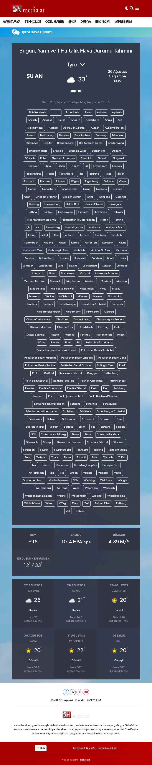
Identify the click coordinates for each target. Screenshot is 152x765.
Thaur (54, 457)
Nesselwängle (67, 304)
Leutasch (37, 273)
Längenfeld (45, 265)
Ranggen (92, 373)
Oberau (109, 311)
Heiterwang (65, 212)
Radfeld (49, 373)
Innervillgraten (74, 227)
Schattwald (110, 403)
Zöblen (80, 511)
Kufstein (97, 258)
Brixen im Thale (38, 150)
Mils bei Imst (37, 288)
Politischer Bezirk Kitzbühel (97, 350)
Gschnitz (120, 196)
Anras (108, 120)
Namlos (97, 296)
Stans (88, 434)
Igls (28, 227)
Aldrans (101, 112)
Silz (93, 426)
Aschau (53, 127)
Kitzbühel (122, 250)
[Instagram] (79, 692)
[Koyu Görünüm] (126, 8)
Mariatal (85, 273)
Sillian (82, 426)
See (119, 419)
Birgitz (48, 143)
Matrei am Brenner (106, 273)
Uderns (46, 465)
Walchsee (106, 480)
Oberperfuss (65, 327)
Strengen (29, 449)
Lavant (73, 265)
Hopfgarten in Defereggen (78, 219)
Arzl (120, 120)
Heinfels (48, 212)
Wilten (49, 503)
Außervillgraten (114, 127)
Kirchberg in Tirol (58, 250)
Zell (86, 503)
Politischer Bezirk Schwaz (76, 365)
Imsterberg (53, 227)
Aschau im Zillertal (74, 127)
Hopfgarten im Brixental (41, 219)
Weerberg (91, 488)
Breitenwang (116, 143)
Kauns (122, 242)
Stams (75, 434)
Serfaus (68, 426)
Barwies (64, 135)
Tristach (108, 457)
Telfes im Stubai (117, 449)
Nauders (48, 304)
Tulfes (122, 457)
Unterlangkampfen (85, 465)
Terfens (40, 457)
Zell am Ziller (102, 503)
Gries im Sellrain (71, 196)
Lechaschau (90, 265)
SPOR (72, 21)
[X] (73, 692)
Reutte (29, 388)
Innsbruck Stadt (115, 227)
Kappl (62, 242)
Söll (33, 434)
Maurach (55, 281)
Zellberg (121, 503)
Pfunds (55, 342)
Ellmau (48, 166)
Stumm (44, 449)
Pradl (122, 365)
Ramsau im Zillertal (71, 373)
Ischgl (44, 235)
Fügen (75, 181)
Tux (34, 465)
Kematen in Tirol (32, 250)
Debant (116, 150)
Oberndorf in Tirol (41, 327)
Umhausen (62, 465)
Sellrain (53, 426)
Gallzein (109, 181)
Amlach (32, 120)
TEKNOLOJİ (33, 21)
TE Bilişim (85, 759)
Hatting (32, 212)
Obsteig (103, 327)
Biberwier (118, 135)
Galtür (123, 181)
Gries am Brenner (46, 196)
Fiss (81, 173)
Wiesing (97, 495)
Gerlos (32, 189)
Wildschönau (32, 503)
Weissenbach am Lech (38, 495)
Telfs (28, 457)
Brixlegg (58, 150)
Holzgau (118, 212)
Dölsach (30, 158)
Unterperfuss (111, 465)
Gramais (117, 189)
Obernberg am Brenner (110, 319)
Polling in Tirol (105, 365)
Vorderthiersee (58, 480)
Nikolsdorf (92, 311)
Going (86, 189)
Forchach (29, 181)
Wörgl (62, 503)
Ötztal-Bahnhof (35, 334)
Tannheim (82, 449)
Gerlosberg (49, 189)
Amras (61, 120)
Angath (75, 120)
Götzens (101, 189)
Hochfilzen (100, 212)
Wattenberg (43, 488)
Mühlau (49, 296)
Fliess (108, 173)
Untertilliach (36, 472)
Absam (56, 112)
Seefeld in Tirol (35, 426)
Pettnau (70, 334)
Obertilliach (86, 327)
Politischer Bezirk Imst (99, 342)
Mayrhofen (73, 281)
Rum (50, 396)
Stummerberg (62, 449)
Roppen (37, 396)
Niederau (117, 304)
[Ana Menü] (137, 8)
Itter (56, 235)
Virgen (74, 472)
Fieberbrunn (33, 173)
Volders (87, 472)
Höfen (104, 219)
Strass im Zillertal (97, 442)
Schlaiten (68, 411)
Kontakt (80, 700)
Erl (86, 166)
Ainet (88, 112)
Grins (90, 196)
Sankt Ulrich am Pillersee (103, 396)
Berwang (101, 135)
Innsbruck (94, 227)
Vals (51, 472)
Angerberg (92, 120)
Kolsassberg (46, 258)
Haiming (34, 204)
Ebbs (43, 158)
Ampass (47, 120)
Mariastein (67, 273)
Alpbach (117, 112)
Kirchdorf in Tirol (100, 250)
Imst (38, 227)
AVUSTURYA (11, 21)
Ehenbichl (86, 158)
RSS (42, 748)
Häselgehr (115, 204)
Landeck (28, 265)
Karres (75, 242)
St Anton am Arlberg (53, 434)
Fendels (117, 166)
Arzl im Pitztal (35, 127)
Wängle (122, 480)
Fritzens (45, 181)
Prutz (35, 373)
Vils (62, 472)
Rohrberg (119, 388)
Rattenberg (111, 373)
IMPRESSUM (123, 21)
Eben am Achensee (63, 158)
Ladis (123, 258)
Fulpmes (61, 181)
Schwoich (105, 419)
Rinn (105, 388)
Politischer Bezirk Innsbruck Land (56, 350)
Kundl (110, 258)
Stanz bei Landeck (108, 434)
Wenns (61, 495)
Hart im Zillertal (94, 204)
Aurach (95, 127)
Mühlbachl (65, 296)
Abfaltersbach (37, 112)
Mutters (34, 296)
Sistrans (105, 426)
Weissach (109, 488)
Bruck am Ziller (77, 150)
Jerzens (84, 235)
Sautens (75, 403)
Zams (75, 503)
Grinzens (104, 196)
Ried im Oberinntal (50, 388)
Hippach (83, 212)
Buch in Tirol (99, 150)
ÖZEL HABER (54, 21)
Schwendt (88, 419)
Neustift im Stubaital (94, 304)
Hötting (118, 219)
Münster (82, 296)
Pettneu (85, 334)
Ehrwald (102, 158)
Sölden (120, 426)
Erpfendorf (100, 166)
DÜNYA (86, 21)
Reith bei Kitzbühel (36, 380)
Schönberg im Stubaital (111, 411)
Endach (75, 166)
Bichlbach (32, 143)
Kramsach (80, 258)
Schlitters (85, 411)
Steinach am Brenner (69, 442)
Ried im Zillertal (76, 388)
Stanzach (32, 442)
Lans (60, 265)
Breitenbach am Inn (91, 143)
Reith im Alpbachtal (91, 380)
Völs (75, 480)
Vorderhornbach (33, 480)
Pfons (41, 342)
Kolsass (29, 258)
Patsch (55, 334)
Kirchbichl (79, 250)
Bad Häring (47, 135)
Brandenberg (65, 143)
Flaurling (94, 173)
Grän (27, 196)
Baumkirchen (82, 135)
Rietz (94, 388)
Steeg (47, 442)
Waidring (89, 480)
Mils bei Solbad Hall (62, 288)
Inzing (31, 235)
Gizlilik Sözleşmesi (62, 700)
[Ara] (132, 8)
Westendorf (78, 495)
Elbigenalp (119, 158)
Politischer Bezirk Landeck (77, 357)
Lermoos (122, 265)
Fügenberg (91, 181)
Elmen (61, 166)
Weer (76, 488)
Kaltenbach (31, 242)
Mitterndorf (87, 288)
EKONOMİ (102, 21)
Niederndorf (73, 311)
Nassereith (114, 296)
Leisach (107, 265)
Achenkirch (72, 112)
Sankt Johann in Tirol (71, 396)
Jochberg (100, 235)
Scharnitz (91, 403)
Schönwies (35, 419)
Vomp (117, 472)
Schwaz (52, 419)
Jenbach (69, 235)
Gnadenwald (69, 189)
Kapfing (48, 242)
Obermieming (82, 319)
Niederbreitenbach (48, 311)
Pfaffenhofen (104, 334)
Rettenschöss (117, 380)
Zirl (68, 511)
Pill (78, 342)
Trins (94, 457)
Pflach (121, 334)
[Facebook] (66, 692)
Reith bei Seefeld (63, 380)
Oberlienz (62, 319)
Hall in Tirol (72, 204)
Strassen (118, 442)
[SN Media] (28, 8)
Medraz (90, 281)
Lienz (52, 273)
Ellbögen (34, 166)
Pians (68, 342)
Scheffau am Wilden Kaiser (41, 411)
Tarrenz (98, 449)
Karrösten (91, 242)
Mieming (121, 281)
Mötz (103, 288)
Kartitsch (107, 242)
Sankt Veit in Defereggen (49, 403)
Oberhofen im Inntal (38, 319)
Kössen (64, 258)
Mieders (106, 281)
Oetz (117, 327)
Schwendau (69, 419)
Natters (32, 304)
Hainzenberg (52, 204)
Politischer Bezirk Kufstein (40, 357)
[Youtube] (86, 692)
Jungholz (117, 235)
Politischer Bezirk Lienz (112, 357)
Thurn (67, 457)
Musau (116, 288)
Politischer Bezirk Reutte (40, 365)
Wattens (62, 488)
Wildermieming (116, 495)
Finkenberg (66, 173)
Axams (31, 135)
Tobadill (81, 457)
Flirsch (120, 173)
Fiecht (50, 173)
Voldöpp (103, 472)
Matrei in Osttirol (34, 281)
